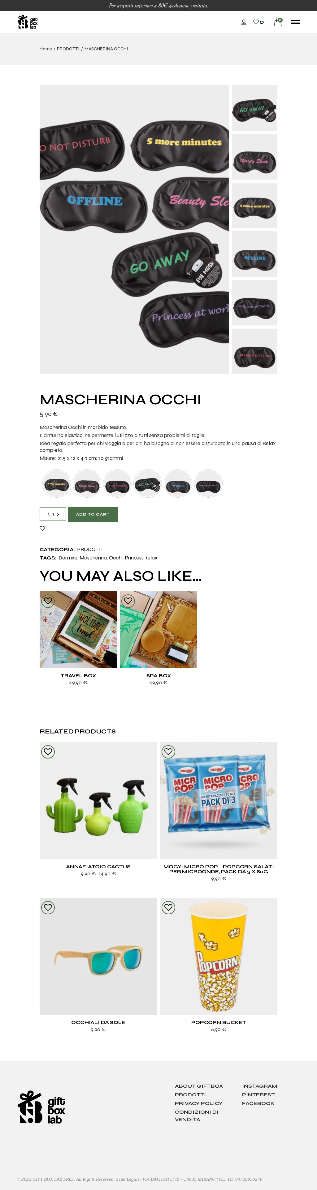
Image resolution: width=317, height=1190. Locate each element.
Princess (134, 558)
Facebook (258, 1103)
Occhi (116, 558)
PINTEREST (258, 1095)
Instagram (259, 1086)
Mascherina (93, 558)
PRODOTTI (90, 549)
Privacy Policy (199, 1103)
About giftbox (199, 1086)
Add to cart (93, 514)
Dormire (68, 558)
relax (152, 558)
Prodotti (190, 1095)
